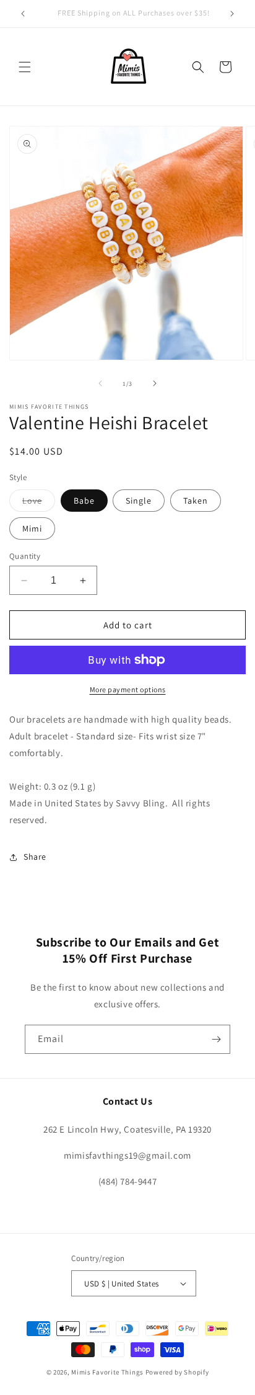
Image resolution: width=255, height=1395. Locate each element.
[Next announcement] (232, 13)
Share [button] (35, 856)
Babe (84, 500)
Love (38, 503)
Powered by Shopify (177, 1372)
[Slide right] (154, 383)
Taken (195, 500)
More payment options (128, 689)
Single (139, 500)
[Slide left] (100, 383)
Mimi (32, 528)
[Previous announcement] (23, 13)
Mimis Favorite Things (108, 1372)
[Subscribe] (216, 1039)
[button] (24, 67)
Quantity (24, 556)
